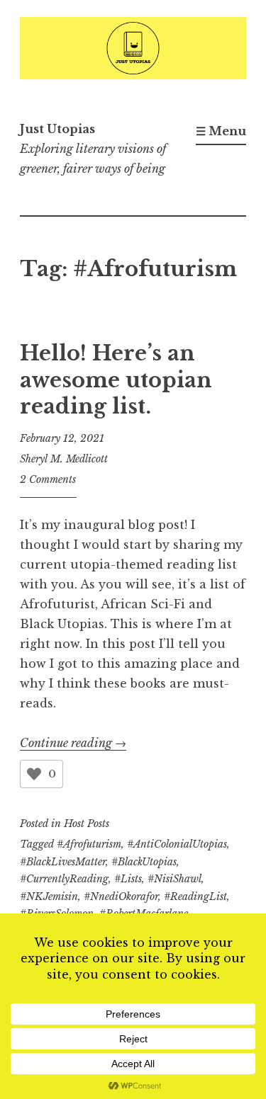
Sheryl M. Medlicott (64, 458)
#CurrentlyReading (64, 878)
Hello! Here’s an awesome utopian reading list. (116, 380)
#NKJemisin (49, 896)
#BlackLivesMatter (63, 861)
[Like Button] (34, 774)
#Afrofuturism (89, 844)
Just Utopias (57, 129)
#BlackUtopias (144, 861)
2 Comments (48, 479)
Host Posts (86, 823)
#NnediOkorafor (121, 896)
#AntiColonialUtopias (177, 844)
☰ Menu (221, 131)
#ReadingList (195, 896)
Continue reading (73, 743)
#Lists (128, 878)
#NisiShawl (174, 878)
